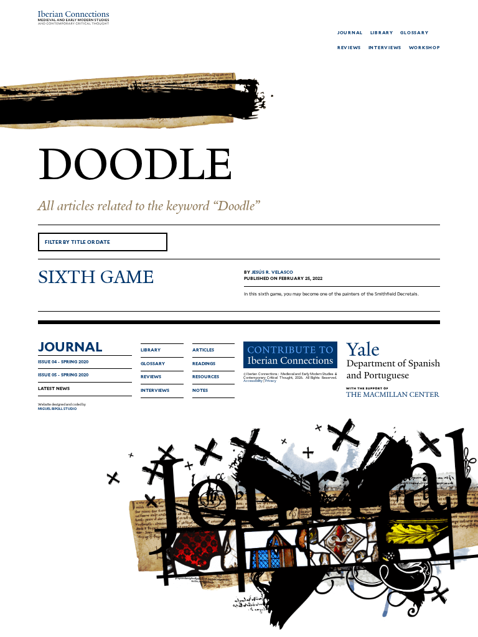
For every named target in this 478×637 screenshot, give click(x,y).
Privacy (270, 381)
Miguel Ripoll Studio (57, 409)
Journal (70, 347)
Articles (203, 350)
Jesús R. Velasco (272, 272)
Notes (200, 390)
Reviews (151, 376)
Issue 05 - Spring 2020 (63, 375)
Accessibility (253, 381)
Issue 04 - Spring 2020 (63, 362)
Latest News (54, 388)
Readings (203, 363)
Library (151, 350)
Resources (205, 376)
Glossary (153, 363)
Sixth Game (96, 277)
